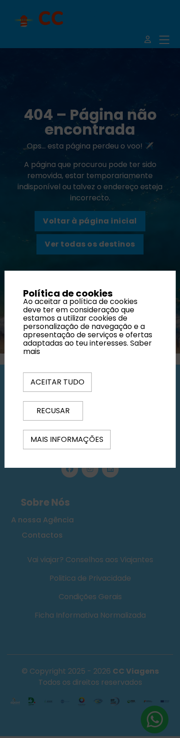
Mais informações (66, 439)
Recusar (53, 410)
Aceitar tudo (57, 382)
